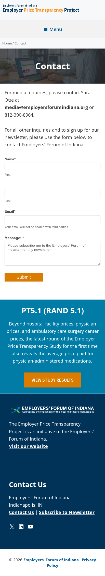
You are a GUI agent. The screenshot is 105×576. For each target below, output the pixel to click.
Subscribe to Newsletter (67, 512)
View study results (53, 380)
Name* (10, 159)
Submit (24, 277)
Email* (10, 211)
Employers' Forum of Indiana (51, 559)
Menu (55, 29)
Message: (14, 238)
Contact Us (21, 512)
